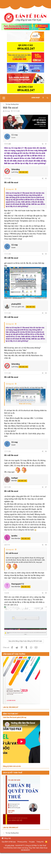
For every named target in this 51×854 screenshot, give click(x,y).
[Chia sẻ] (42, 144)
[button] (3, 98)
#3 (46, 254)
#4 (46, 313)
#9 (46, 593)
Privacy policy (22, 842)
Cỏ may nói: (10, 189)
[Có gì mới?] (43, 98)
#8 (46, 545)
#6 (46, 451)
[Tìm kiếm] (47, 98)
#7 (46, 487)
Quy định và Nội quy (9, 842)
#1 (46, 144)
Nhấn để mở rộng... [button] (25, 404)
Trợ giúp (32, 842)
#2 (46, 178)
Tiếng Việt (7, 838)
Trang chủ (40, 842)
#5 (46, 373)
